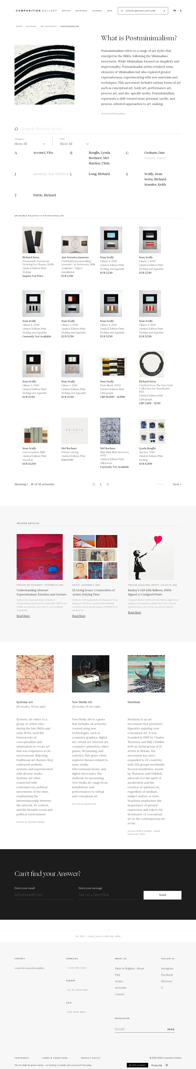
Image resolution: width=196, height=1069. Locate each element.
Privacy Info (156, 1065)
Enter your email (25, 888)
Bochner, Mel (99, 158)
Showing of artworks (34, 484)
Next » (177, 484)
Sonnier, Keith (155, 184)
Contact (120, 994)
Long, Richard (99, 174)
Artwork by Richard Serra (113, 113)
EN (174, 10)
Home (19, 26)
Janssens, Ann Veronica (50, 174)
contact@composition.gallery (29, 968)
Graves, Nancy (155, 158)
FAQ (117, 975)
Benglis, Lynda (99, 152)
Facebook (167, 975)
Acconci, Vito (43, 152)
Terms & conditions (55, 1058)
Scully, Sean (153, 174)
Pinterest (166, 981)
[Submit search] (164, 11)
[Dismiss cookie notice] (166, 1065)
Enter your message (90, 888)
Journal (97, 11)
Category (19, 139)
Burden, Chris (99, 163)
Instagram (167, 968)
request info (67, 459)
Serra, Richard (155, 179)
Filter (62, 139)
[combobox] (143, 10)
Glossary (31, 26)
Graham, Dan (154, 152)
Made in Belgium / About (129, 968)
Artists (66, 11)
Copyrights (22, 1058)
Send (162, 895)
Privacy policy (91, 1058)
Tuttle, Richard (44, 195)
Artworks (81, 11)
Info (110, 11)
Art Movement (49, 26)
